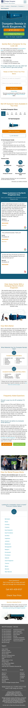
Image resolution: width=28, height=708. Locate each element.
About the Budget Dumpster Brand (10, 682)
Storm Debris (16, 634)
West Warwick (8, 571)
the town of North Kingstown (8, 437)
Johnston (7, 541)
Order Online (5, 649)
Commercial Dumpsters (19, 639)
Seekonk (7, 558)
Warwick (7, 569)
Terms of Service (21, 94)
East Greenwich (9, 530)
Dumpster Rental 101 (7, 657)
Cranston (7, 527)
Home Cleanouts (17, 631)
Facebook (22, 674)
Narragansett (8, 546)
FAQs (3, 658)
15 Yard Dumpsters (6, 634)
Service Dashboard (6, 652)
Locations (7, 6)
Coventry (7, 524)
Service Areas (5, 653)
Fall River (7, 535)
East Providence (9, 533)
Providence (20, 6)
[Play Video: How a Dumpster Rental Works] (14, 462)
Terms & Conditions (18, 640)
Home (2, 6)
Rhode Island (14, 6)
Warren (6, 566)
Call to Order (8, 444)
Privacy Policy (14, 91)
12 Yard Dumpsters (6, 633)
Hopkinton (7, 538)
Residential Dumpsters (18, 629)
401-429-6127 (15, 30)
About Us (4, 673)
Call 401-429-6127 (14, 589)
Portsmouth (8, 552)
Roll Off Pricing (5, 642)
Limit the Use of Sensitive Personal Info (11, 666)
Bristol (6, 521)
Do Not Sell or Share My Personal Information (14, 705)
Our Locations (5, 679)
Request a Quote (6, 650)
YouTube (22, 681)
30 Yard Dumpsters (6, 637)
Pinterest (22, 673)
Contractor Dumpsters (18, 637)
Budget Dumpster (15, 693)
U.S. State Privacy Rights (8, 663)
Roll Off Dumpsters (6, 629)
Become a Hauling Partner (8, 655)
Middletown (8, 544)
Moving (15, 636)
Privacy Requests (6, 664)
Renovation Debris (17, 633)
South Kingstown (9, 560)
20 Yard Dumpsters (6, 636)
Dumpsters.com (9, 695)
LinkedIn (22, 677)
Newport (7, 549)
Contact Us (4, 676)
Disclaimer (18, 691)
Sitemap (4, 681)
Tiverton (7, 563)
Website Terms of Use (7, 660)
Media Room (5, 677)
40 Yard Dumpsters (6, 639)
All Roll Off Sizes (6, 640)
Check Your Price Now (14, 131)
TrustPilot (16, 686)
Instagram (22, 676)
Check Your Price (15, 34)
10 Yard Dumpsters (6, 631)
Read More (4, 225)
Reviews (4, 674)
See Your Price (14, 88)
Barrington (7, 519)
